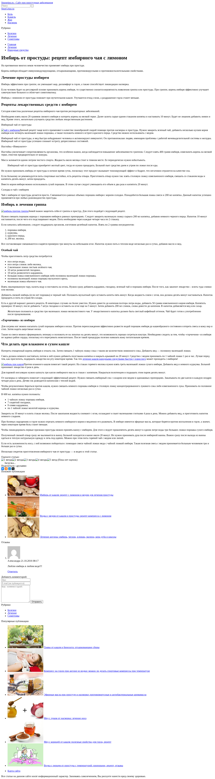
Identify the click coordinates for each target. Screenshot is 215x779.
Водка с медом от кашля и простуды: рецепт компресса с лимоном (75, 516)
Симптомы (13, 39)
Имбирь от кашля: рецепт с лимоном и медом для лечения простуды (76, 495)
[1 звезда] (6, 459)
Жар (10, 19)
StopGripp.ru (7, 8)
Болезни (12, 33)
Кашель (12, 17)
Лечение (12, 36)
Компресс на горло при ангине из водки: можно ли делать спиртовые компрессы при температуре (97, 671)
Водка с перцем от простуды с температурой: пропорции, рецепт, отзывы (83, 765)
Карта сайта (14, 771)
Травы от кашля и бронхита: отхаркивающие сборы (71, 647)
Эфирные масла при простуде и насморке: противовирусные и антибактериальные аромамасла (95, 694)
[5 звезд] (52, 459)
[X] (13, 468)
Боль (10, 14)
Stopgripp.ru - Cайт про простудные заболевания (27, 2)
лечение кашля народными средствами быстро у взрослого (114, 359)
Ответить (13, 571)
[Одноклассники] (6, 468)
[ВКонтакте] (2, 468)
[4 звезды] (41, 459)
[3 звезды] (30, 459)
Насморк (12, 22)
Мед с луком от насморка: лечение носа (65, 718)
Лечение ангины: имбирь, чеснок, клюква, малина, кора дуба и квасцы (78, 537)
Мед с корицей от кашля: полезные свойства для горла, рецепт (77, 742)
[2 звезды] (18, 459)
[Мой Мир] (9, 468)
